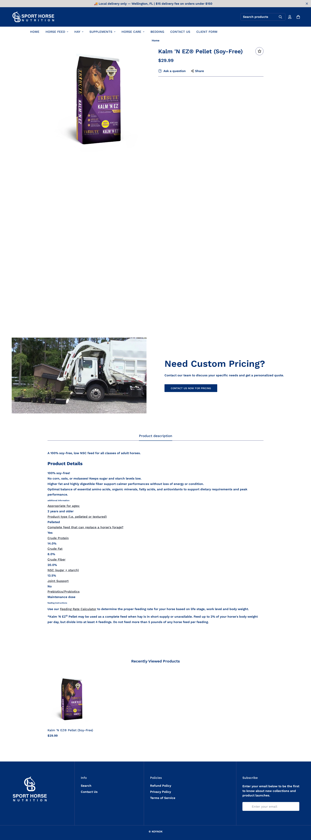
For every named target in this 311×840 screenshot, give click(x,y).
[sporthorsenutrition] (33, 17)
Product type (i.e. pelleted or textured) (77, 516)
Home (155, 40)
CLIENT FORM (206, 31)
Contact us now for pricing (191, 388)
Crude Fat (55, 548)
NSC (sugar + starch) (63, 570)
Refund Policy (160, 785)
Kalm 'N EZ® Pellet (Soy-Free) (70, 730)
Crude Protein (58, 538)
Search (86, 785)
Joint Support (58, 581)
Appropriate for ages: (64, 506)
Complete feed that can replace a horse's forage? (85, 527)
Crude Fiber (57, 559)
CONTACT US (180, 31)
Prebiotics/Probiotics (64, 591)
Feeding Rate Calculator (78, 609)
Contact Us (89, 792)
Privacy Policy (160, 792)
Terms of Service (162, 798)
